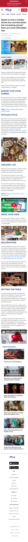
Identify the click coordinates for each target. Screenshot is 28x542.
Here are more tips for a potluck (18, 130)
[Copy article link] (10, 38)
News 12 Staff (4, 33)
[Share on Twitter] (8, 38)
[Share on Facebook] (5, 38)
